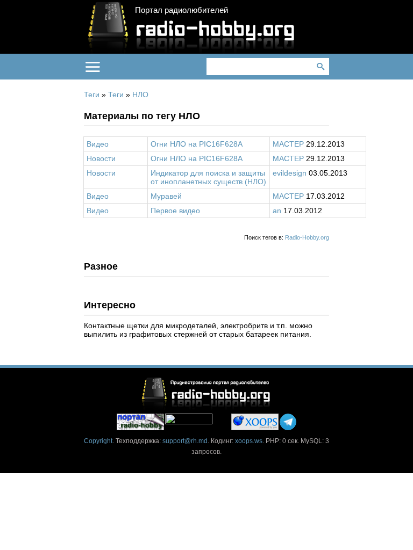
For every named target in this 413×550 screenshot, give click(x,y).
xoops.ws (248, 441)
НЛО (140, 94)
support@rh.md (185, 441)
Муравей (166, 196)
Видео (98, 144)
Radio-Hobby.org (307, 237)
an (277, 210)
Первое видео (175, 210)
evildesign (290, 173)
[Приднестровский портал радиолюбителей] (140, 422)
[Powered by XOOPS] (255, 422)
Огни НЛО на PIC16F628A (197, 144)
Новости (101, 158)
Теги (91, 94)
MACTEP (288, 144)
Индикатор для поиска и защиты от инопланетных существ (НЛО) (208, 177)
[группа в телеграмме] (288, 422)
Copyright (98, 441)
